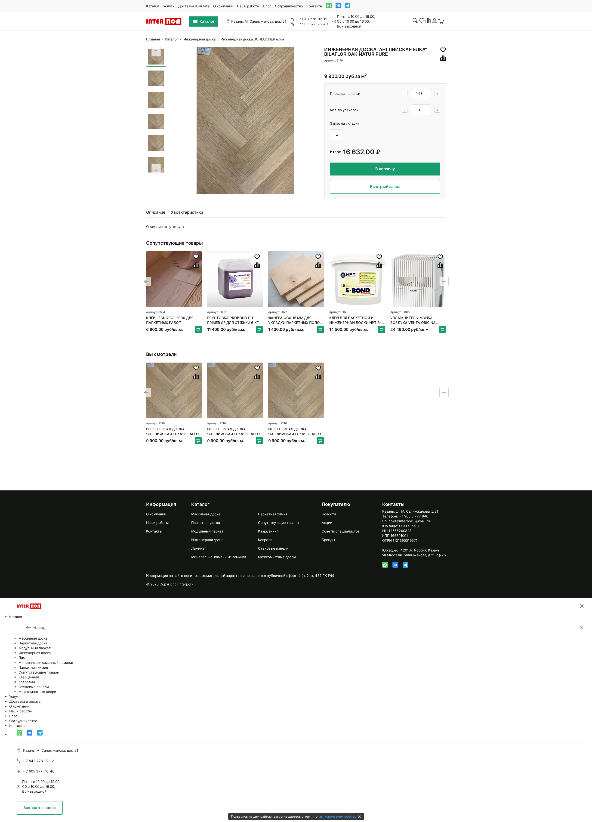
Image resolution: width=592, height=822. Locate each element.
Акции (327, 522)
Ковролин (266, 540)
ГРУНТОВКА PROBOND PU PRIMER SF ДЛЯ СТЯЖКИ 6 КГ (233, 320)
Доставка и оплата (194, 6)
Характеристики (187, 212)
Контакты (315, 6)
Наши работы (248, 6)
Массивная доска (205, 514)
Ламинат (198, 548)
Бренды (328, 540)
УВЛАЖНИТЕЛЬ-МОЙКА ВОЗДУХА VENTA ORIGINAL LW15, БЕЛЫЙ (414, 320)
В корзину (385, 168)
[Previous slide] (156, 51)
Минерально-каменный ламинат (218, 557)
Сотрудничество (289, 6)
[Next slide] (156, 168)
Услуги (169, 6)
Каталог (153, 6)
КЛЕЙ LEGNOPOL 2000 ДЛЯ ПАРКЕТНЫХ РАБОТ (170, 320)
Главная (153, 39)
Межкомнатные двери (277, 557)
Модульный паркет (207, 531)
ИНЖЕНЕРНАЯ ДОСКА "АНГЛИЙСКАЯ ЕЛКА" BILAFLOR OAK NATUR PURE (173, 431)
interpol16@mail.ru (414, 521)
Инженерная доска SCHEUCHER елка (252, 39)
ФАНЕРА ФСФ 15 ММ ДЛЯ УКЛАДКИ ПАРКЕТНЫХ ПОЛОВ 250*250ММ (295, 320)
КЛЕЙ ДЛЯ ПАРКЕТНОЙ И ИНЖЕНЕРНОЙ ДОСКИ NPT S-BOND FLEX (355, 320)
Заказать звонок (39, 807)
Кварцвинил (268, 531)
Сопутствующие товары (278, 522)
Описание (155, 212)
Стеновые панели (273, 548)
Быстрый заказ (385, 186)
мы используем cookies (337, 816)
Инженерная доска (199, 39)
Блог (267, 6)
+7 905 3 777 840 (413, 516)
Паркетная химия (272, 514)
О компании (223, 6)
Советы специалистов (341, 531)
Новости (329, 514)
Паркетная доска (205, 522)
